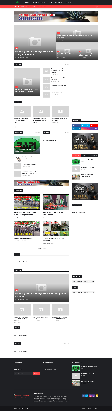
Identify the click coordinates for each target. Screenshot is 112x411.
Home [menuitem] (27, 2)
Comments (94, 155)
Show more (66, 64)
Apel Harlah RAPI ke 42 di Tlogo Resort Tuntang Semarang (25, 213)
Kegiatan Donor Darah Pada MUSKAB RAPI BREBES (86, 54)
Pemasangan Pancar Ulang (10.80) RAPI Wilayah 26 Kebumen (34, 53)
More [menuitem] (67, 2)
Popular (76, 155)
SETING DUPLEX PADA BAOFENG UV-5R (87, 175)
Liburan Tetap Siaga (56, 92)
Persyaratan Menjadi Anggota (25, 149)
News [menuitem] (43, 2)
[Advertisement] (85, 89)
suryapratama (24, 408)
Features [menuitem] (35, 2)
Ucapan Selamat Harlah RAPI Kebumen (53, 239)
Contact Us (95, 408)
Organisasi (86, 281)
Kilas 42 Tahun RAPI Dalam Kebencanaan (35, 6)
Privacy (89, 408)
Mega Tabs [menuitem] (58, 2)
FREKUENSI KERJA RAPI (29, 164)
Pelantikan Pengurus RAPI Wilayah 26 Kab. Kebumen (29, 172)
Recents (85, 155)
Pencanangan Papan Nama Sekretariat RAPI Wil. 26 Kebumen (74, 37)
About (83, 408)
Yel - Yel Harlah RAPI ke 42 (23, 238)
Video (92, 281)
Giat (74, 281)
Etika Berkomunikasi (27, 156)
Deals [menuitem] (51, 2)
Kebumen (79, 281)
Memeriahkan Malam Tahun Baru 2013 (66, 54)
